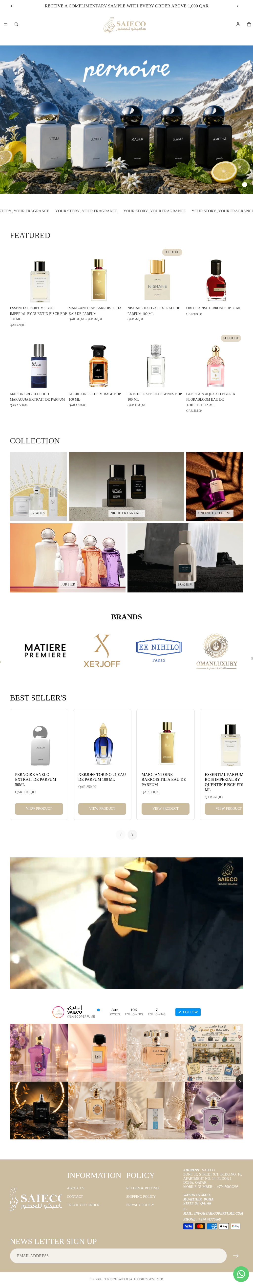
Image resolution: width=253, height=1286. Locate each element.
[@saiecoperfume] (58, 1012)
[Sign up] (236, 1256)
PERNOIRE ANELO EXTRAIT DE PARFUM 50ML (35, 779)
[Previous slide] (11, 5)
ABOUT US (75, 1188)
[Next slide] (237, 5)
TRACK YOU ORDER (83, 1205)
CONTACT (75, 1196)
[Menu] (5, 24)
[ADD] (59, 296)
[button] (222, 184)
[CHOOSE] (117, 296)
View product (39, 808)
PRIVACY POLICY (140, 1205)
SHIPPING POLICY (141, 1196)
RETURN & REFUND (142, 1188)
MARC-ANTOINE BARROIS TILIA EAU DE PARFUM (164, 779)
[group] (126, 119)
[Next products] (132, 835)
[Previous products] (121, 835)
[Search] (16, 24)
